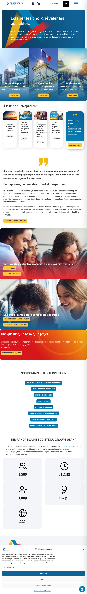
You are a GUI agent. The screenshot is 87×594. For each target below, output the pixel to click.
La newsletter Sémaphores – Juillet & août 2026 (10, 127)
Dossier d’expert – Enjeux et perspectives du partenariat (25, 128)
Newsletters (9, 136)
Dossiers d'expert (24, 139)
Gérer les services (8, 567)
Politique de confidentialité (42, 591)
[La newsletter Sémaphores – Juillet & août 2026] (10, 113)
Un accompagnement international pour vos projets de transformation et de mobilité (43, 130)
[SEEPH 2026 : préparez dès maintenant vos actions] (56, 113)
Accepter (43, 573)
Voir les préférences (43, 586)
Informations (40, 142)
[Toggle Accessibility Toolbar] (82, 589)
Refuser (43, 579)
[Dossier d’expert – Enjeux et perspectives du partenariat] (25, 113)
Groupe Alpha (64, 446)
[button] (83, 549)
